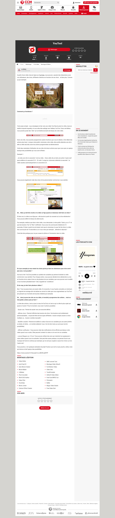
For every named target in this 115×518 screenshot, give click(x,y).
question (92, 2)
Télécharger (28, 64)
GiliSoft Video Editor (53, 375)
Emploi (85, 13)
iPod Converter (23, 375)
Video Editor (22, 361)
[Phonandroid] (91, 513)
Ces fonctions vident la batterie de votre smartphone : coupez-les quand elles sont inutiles (87, 135)
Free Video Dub (51, 388)
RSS (88, 503)
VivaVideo (22, 383)
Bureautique (24, 13)
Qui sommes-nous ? (21, 503)
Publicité (41, 503)
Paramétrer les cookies (71, 503)
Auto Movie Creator (24, 367)
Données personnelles (60, 503)
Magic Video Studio (52, 385)
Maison (63, 10)
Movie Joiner (22, 385)
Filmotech (49, 380)
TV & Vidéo (36, 64)
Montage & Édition (46, 64)
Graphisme (40, 13)
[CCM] (26, 3)
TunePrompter (51, 372)
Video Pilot (22, 380)
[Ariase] (79, 513)
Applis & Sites (42, 10)
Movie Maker (22, 369)
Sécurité (65, 13)
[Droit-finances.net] (51, 513)
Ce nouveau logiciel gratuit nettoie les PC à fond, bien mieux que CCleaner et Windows (87, 142)
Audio (18, 13)
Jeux (51, 13)
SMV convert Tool (52, 361)
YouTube (41, 75)
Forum (94, 10)
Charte (84, 503)
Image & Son (52, 10)
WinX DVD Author (24, 377)
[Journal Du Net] (31, 513)
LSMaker (21, 372)
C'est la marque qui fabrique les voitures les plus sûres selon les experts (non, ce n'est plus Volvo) (86, 148)
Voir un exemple (94, 72)
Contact (46, 503)
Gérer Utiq (80, 503)
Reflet (48, 383)
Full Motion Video (52, 367)
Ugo (46, 59)
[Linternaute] (41, 513)
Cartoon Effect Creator (25, 388)
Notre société (35, 503)
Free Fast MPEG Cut (52, 377)
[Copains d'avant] (60, 513)
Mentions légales (94, 503)
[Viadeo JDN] (69, 513)
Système (71, 13)
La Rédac (23, 69)
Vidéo (76, 13)
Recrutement (51, 503)
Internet (47, 13)
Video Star (50, 369)
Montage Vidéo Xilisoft (53, 364)
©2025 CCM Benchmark (61, 505)
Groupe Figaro (51, 505)
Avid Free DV (22, 364)
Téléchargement (83, 10)
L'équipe (29, 503)
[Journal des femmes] (21, 513)
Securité (73, 10)
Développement (32, 13)
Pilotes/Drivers (57, 13)
